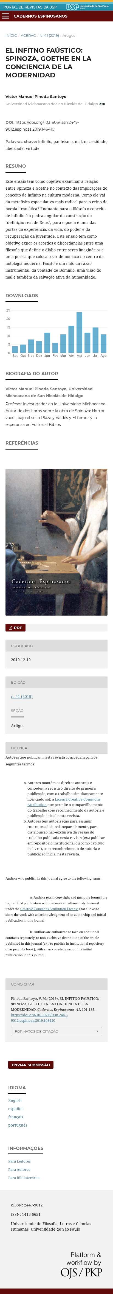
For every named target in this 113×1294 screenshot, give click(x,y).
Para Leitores (19, 1161)
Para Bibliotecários (24, 1177)
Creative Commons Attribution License (49, 909)
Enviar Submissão (31, 1065)
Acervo (28, 35)
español (15, 1108)
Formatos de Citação (36, 1031)
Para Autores (19, 1169)
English (15, 1100)
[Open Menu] (5, 16)
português (17, 1125)
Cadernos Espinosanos (40, 16)
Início (11, 35)
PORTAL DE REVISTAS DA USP (30, 7)
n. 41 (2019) (49, 35)
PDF (17, 627)
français (15, 1116)
